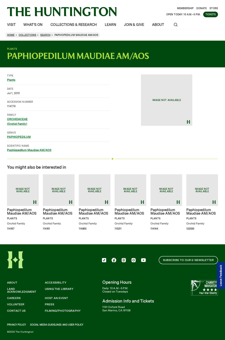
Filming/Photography (63, 310)
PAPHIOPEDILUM (19, 137)
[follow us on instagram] (133, 260)
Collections (27, 35)
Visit (11, 25)
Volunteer (15, 304)
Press (49, 304)
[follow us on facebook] (114, 260)
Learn (110, 25)
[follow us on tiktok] (104, 260)
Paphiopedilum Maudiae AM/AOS (29, 150)
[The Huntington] (62, 11)
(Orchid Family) (17, 124)
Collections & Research (73, 25)
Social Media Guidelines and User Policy (56, 324)
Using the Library (59, 289)
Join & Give (134, 25)
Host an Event (56, 298)
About (158, 25)
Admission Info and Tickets (128, 301)
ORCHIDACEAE (17, 119)
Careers (14, 298)
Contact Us (16, 310)
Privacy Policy (16, 324)
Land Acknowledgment (21, 290)
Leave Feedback (221, 275)
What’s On (33, 25)
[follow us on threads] (124, 260)
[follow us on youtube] (143, 260)
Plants (11, 80)
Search (45, 35)
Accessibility (55, 282)
